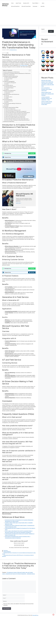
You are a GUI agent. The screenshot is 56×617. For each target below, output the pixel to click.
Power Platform (35, 3)
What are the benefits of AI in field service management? (16, 111)
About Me (42, 6)
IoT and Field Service (8, 99)
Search (42, 29)
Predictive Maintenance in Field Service (12, 72)
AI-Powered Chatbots (9, 87)
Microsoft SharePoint (15, 6)
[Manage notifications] (53, 614)
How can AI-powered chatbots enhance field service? (15, 117)
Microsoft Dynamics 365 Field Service (11, 94)
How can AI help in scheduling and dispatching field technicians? (18, 120)
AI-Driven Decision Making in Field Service (12, 103)
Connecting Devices (9, 100)
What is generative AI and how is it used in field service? (16, 115)
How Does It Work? (9, 78)
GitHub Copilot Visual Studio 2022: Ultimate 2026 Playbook (47, 94)
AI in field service (23, 65)
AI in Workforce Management (10, 82)
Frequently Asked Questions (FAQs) (11, 107)
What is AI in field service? (10, 108)
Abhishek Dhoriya (5, 4)
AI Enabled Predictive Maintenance (11, 76)
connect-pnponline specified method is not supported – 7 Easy (46, 98)
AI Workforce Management (9, 81)
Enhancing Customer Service (10, 86)
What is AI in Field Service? (9, 74)
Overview (7, 95)
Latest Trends (18, 3)
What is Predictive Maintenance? (11, 77)
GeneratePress (35, 615)
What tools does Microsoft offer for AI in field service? (15, 116)
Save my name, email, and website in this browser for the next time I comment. (18, 604)
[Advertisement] (28, 17)
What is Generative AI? (9, 91)
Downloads (35, 6)
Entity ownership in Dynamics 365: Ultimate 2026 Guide (46, 89)
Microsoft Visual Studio (26, 6)
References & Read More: (9, 121)
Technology (5, 550)
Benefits (7, 80)
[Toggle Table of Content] (29, 70)
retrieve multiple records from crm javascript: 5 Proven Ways (46, 103)
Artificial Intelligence (7, 551)
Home (12, 3)
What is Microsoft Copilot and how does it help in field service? (17, 118)
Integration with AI (9, 96)
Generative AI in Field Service (9, 90)
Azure (43, 3)
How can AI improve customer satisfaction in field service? (16, 113)
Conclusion (6, 106)
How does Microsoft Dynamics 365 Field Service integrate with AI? (18, 112)
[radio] (15, 545)
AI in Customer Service (8, 85)
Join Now (32, 153)
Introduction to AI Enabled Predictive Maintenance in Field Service (17, 73)
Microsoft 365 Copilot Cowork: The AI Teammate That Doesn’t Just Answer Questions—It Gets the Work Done (47, 83)
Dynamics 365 (26, 3)
